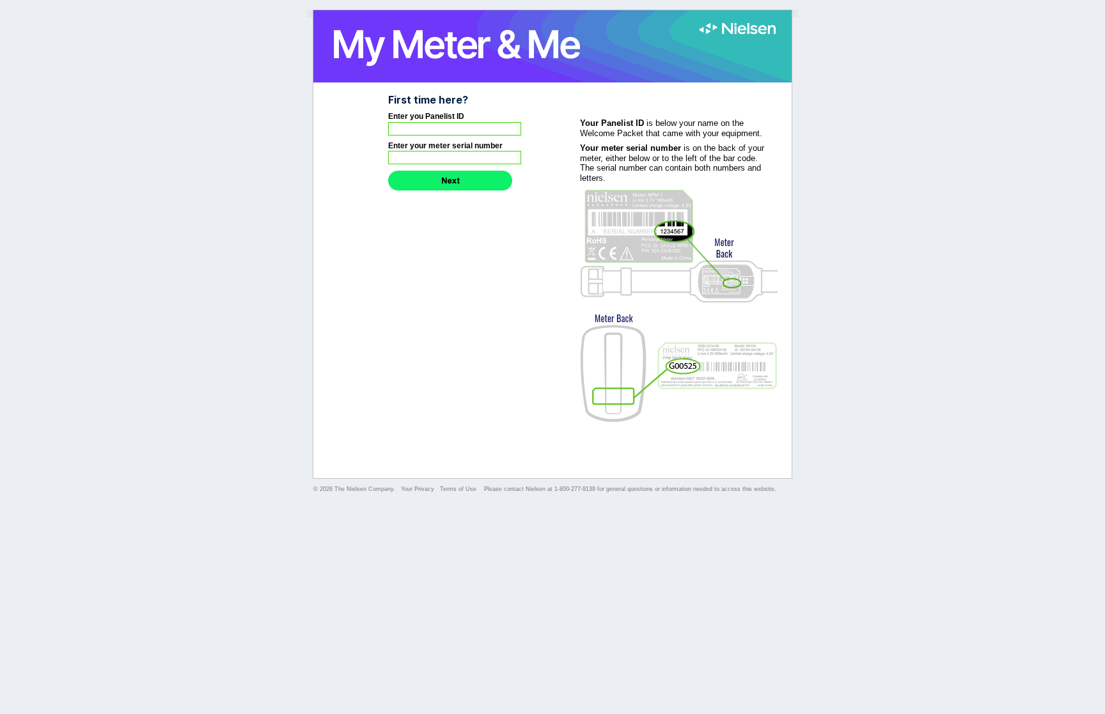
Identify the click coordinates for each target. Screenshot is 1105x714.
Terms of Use (459, 489)
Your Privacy (417, 489)
